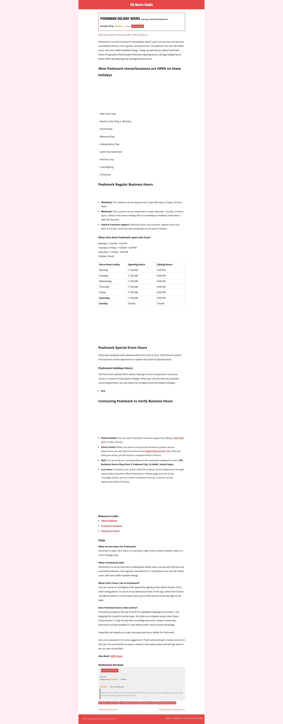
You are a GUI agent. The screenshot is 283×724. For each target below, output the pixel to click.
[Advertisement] (141, 93)
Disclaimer (187, 718)
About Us (168, 718)
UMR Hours (116, 656)
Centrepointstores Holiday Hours (171, 709)
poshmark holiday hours (129, 703)
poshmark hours (147, 703)
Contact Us (178, 718)
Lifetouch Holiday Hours (108, 709)
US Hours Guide (141, 4)
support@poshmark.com (158, 451)
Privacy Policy (198, 718)
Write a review (137, 26)
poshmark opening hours (165, 703)
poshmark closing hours (108, 703)
